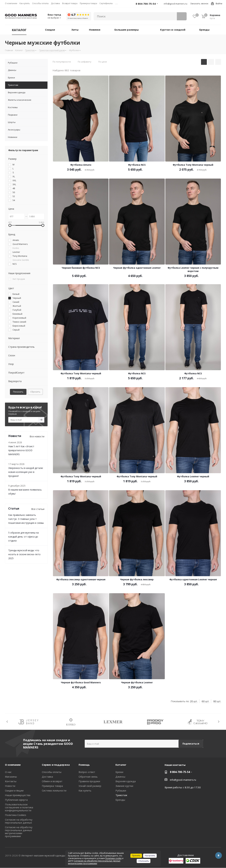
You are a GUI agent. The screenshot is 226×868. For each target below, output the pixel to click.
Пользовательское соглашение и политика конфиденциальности (19, 807)
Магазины (11, 776)
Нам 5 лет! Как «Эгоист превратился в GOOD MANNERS (21, 450)
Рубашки (120, 790)
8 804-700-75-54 (180, 772)
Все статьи (37, 509)
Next (218, 721)
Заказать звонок (199, 3)
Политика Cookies (15, 815)
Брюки (119, 772)
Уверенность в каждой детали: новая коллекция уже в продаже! (25, 471)
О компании (13, 764)
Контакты (10, 781)
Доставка (47, 776)
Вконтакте (218, 855)
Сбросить (35, 391)
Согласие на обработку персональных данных (18, 821)
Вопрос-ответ (87, 772)
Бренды (120, 799)
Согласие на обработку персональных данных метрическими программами (18, 832)
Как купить (85, 790)
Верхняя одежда (125, 781)
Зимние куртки (124, 785)
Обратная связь (88, 776)
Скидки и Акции (14, 790)
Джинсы (120, 776)
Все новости (37, 436)
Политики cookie (113, 858)
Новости (10, 785)
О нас (8, 772)
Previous (7, 721)
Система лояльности (54, 790)
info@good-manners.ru (175, 3)
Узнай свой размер (90, 785)
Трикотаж (121, 795)
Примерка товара (52, 785)
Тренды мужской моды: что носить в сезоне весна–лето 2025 (24, 554)
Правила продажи (89, 781)
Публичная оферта (16, 799)
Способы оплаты (51, 772)
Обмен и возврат (52, 781)
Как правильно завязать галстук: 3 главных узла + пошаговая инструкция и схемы (26, 518)
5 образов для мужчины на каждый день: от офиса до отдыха (23, 536)
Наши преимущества (17, 795)
